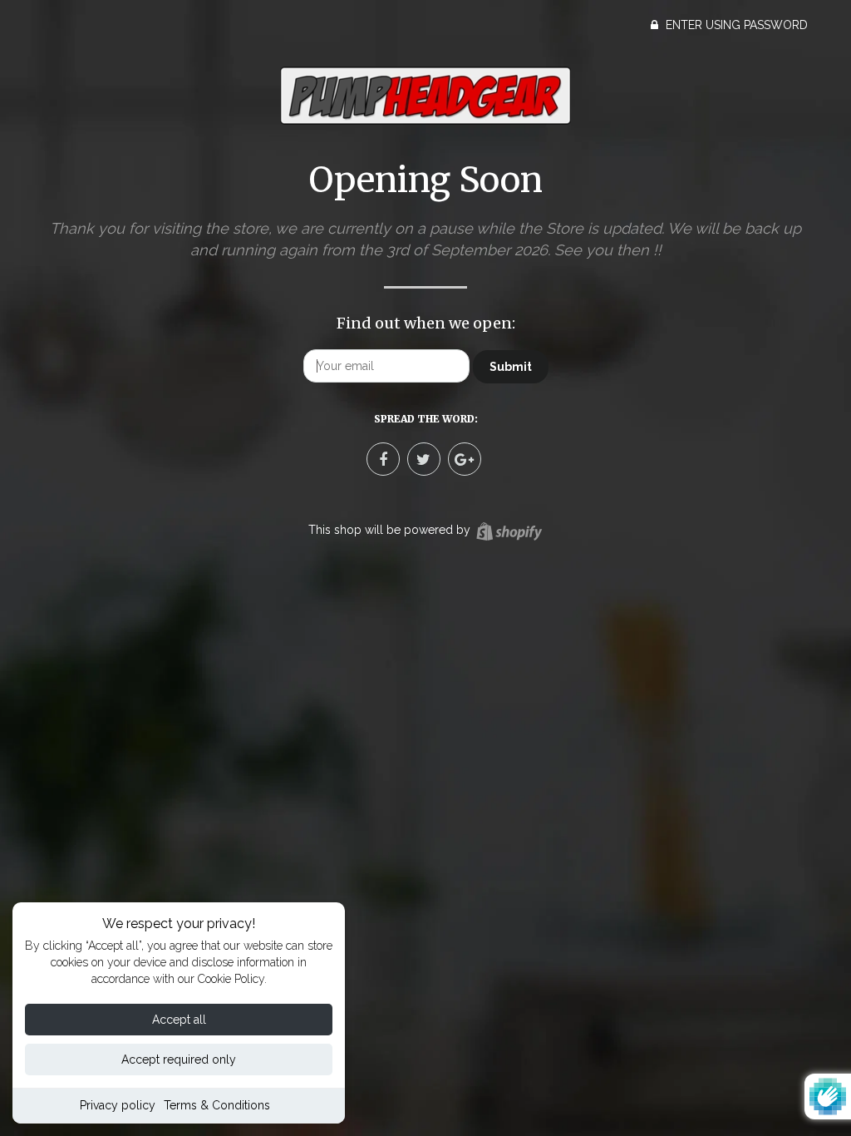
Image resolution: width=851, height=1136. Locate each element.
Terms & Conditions (217, 1105)
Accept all (179, 1019)
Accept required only (178, 1059)
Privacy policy (117, 1105)
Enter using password (735, 25)
